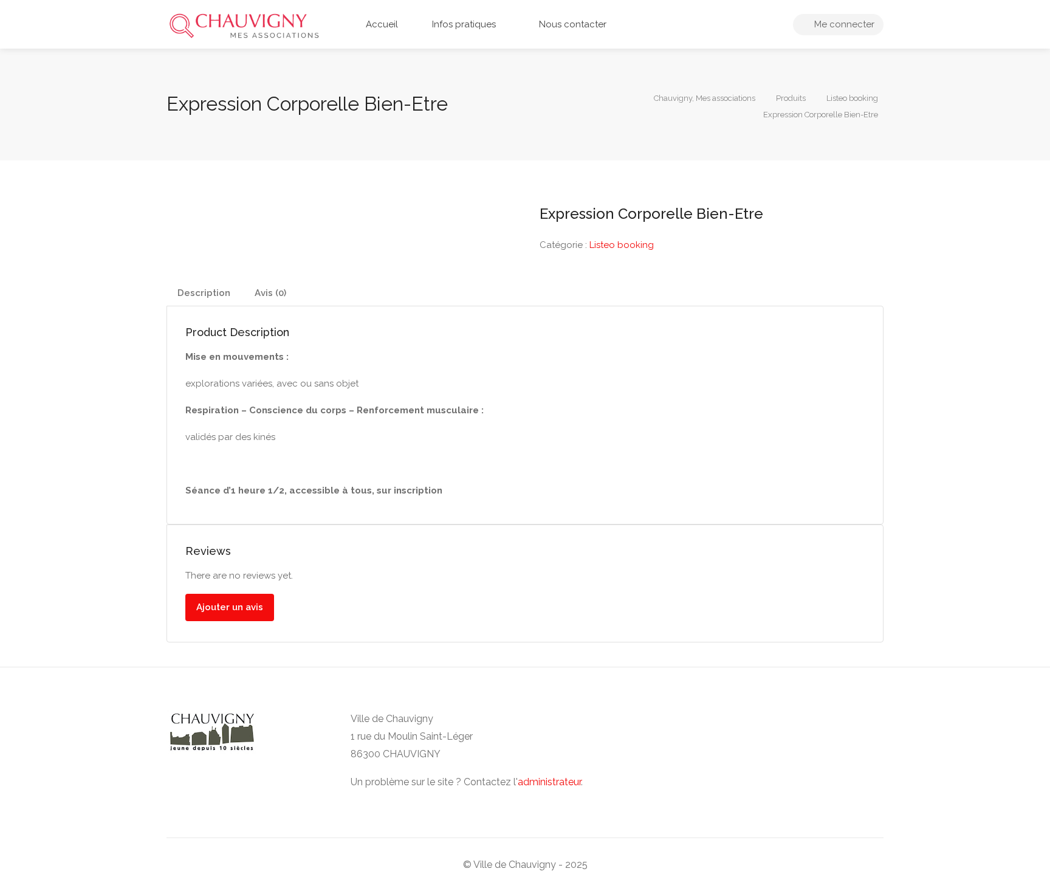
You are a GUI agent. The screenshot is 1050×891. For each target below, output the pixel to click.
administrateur (549, 782)
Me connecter (843, 24)
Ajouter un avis (229, 607)
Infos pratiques (463, 24)
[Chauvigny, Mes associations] (243, 25)
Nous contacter (571, 24)
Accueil (380, 24)
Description (203, 292)
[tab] (203, 293)
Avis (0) (270, 292)
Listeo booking (621, 244)
